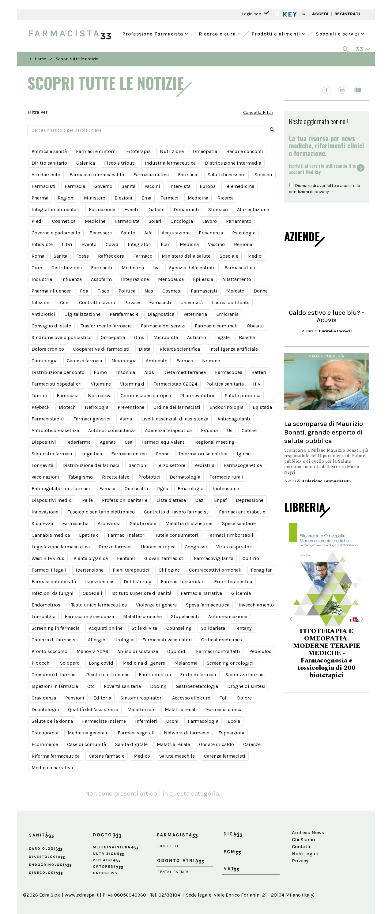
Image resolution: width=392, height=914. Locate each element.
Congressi (196, 547)
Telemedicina (239, 186)
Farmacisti (43, 186)
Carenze (252, 744)
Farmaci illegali (49, 570)
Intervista (179, 186)
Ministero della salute (186, 256)
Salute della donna (52, 721)
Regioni (66, 198)
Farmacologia (203, 721)
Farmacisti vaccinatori (167, 640)
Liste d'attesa (171, 500)
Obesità (255, 326)
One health (136, 488)
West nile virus (48, 558)
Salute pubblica (242, 395)
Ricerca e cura (218, 33)
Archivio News (308, 832)
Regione (243, 244)
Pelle (87, 500)
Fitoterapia (138, 151)
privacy (321, 191)
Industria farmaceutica (170, 163)
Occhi (172, 721)
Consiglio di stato (51, 326)
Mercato (235, 291)
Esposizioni (231, 733)
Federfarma (78, 442)
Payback (41, 407)
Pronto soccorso (49, 651)
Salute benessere (226, 174)
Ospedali (92, 593)
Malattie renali (181, 709)
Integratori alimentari (56, 209)
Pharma (40, 198)
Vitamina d (132, 384)
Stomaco (218, 209)
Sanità (128, 186)
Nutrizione (172, 151)
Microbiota (165, 337)
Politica (127, 291)
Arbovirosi (109, 523)
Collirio (251, 558)
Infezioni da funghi (53, 593)
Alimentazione (253, 209)
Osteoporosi (45, 733)
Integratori (140, 244)
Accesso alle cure (191, 698)
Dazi (200, 500)
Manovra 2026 (92, 651)
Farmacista (127, 221)
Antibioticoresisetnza (55, 430)
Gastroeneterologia (197, 686)
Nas (149, 291)
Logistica (91, 454)
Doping (158, 686)
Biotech (67, 407)
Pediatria (204, 465)
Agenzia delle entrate (192, 267)
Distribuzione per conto (58, 372)
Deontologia (45, 709)
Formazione (102, 209)
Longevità (42, 465)
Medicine (95, 221)
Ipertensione (90, 570)
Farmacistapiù (48, 419)
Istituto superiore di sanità (141, 593)
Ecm (166, 244)
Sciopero (70, 663)
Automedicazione (227, 616)
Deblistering (138, 581)
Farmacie (188, 174)
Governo (103, 186)
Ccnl (65, 302)
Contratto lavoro (97, 302)
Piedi (37, 221)
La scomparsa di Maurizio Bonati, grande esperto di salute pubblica (323, 432)
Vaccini (152, 186)
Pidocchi (41, 663)
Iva (156, 267)
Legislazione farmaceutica (61, 547)
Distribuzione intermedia (233, 163)
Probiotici (149, 477)
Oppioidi (177, 651)
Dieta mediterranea (184, 372)
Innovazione (45, 512)
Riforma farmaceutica (56, 756)
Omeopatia (205, 151)
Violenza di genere (156, 605)
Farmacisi (68, 395)
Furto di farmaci (198, 674)
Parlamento (238, 221)
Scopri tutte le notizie (77, 59)
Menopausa (171, 279)
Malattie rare (141, 709)
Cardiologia (45, 361)
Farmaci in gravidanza (89, 616)
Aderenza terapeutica (168, 430)
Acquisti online (106, 628)
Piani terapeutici (131, 570)
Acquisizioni (176, 233)
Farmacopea (228, 372)
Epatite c (89, 535)
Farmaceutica (239, 267)
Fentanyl (243, 628)
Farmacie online (129, 454)
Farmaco (143, 256)
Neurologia (124, 361)
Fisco (103, 291)
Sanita (60, 256)
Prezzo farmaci (115, 547)
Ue (229, 430)
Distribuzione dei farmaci (90, 465)
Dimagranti (186, 209)
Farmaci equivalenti (163, 442)
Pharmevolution (198, 395)
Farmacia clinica (224, 709)
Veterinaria (195, 314)
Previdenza (211, 233)
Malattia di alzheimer (189, 523)
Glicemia (241, 593)
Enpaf (220, 500)
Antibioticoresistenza (112, 430)
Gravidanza (44, 698)
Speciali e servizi (338, 33)
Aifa (148, 233)
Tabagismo (80, 477)
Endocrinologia (226, 407)
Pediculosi (261, 651)
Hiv (256, 384)
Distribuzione (66, 267)
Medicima (133, 267)
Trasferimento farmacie (106, 326)
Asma (126, 419)
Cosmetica (64, 221)
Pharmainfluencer (51, 291)
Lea (128, 442)
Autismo (196, 337)
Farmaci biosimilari (183, 581)
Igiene (244, 454)
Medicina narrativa (52, 767)
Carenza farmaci (84, 361)
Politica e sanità (49, 151)
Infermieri (146, 721)
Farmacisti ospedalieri (57, 384)
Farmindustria (155, 674)
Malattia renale (173, 744)
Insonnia (125, 372)
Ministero (94, 198)
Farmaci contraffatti (218, 651)
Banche (247, 337)
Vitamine (101, 384)
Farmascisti (204, 291)
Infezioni (41, 302)
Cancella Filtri (258, 112)
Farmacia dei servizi (163, 326)
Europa (208, 186)
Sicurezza (42, 523)
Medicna (189, 244)
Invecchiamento (256, 605)
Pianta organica (91, 558)
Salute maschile (177, 756)
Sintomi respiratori (141, 698)
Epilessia (203, 279)
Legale (222, 337)
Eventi (131, 209)
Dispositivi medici (52, 500)
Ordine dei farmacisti (176, 407)
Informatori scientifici (203, 454)
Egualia (209, 430)
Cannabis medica (51, 535)
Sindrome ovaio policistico (62, 337)
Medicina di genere (144, 663)
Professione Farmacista (153, 33)
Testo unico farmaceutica (99, 605)
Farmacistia (75, 523)
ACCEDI (320, 14)
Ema (146, 198)
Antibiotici (43, 314)
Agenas (108, 442)
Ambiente (156, 361)
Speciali (263, 174)
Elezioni (123, 198)
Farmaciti (101, 267)
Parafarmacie (124, 314)
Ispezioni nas (100, 581)
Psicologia (243, 233)
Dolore (244, 698)
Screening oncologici (230, 663)
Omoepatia (113, 337)
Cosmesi (172, 291)
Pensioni (74, 698)
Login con (252, 14)
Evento (88, 244)
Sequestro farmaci (52, 454)
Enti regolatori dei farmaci (61, 488)
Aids (149, 372)
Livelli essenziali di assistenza (174, 419)
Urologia (123, 640)
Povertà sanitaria (122, 686)
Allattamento (236, 279)
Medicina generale (88, 733)
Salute (128, 233)
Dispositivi (44, 442)
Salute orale (143, 523)
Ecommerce (45, 744)
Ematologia (190, 488)
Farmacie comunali (216, 326)
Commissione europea (146, 395)
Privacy (132, 302)
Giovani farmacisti (164, 558)
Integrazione (135, 279)
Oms (139, 337)
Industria (42, 279)
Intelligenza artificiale (233, 349)
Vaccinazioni (45, 477)
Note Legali (305, 853)
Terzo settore (171, 465)
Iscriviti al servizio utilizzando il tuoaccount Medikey (324, 169)
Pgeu (162, 488)
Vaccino (216, 244)
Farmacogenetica (243, 465)
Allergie (96, 640)
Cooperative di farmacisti (101, 349)
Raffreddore (111, 256)
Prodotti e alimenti (276, 33)
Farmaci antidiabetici (243, 512)
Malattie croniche (142, 616)
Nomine (211, 361)
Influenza (71, 279)
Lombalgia (43, 616)
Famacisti (160, 302)
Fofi (223, 698)
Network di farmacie (186, 733)
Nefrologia (96, 407)
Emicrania (227, 314)
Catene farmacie (106, 756)
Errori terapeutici (233, 581)
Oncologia (182, 221)
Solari (155, 221)
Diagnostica (161, 314)
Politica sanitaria (225, 384)
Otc (91, 686)
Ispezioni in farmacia (55, 686)
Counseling (179, 628)
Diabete (155, 209)
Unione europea (158, 547)
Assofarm (101, 279)
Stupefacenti (185, 616)
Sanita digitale (131, 744)
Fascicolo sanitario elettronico (101, 512)
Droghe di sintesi (246, 686)
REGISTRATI (347, 14)
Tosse (83, 256)
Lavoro (209, 221)
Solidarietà (213, 628)
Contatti (301, 846)
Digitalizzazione (82, 314)
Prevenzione (131, 407)
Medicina (198, 198)
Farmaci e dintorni (96, 151)
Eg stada (262, 407)
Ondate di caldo (216, 744)
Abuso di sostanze (137, 651)
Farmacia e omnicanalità (97, 174)
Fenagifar (261, 570)
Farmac (184, 361)
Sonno (163, 454)
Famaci (107, 488)
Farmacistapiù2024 (175, 384)
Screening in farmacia (56, 628)
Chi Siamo (303, 839)
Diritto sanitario (49, 163)
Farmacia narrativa (201, 593)
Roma (38, 256)
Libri (67, 244)
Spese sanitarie (239, 523)
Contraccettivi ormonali (215, 570)
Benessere (100, 233)
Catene (249, 430)
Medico (142, 756)
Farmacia (75, 186)
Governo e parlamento (56, 233)
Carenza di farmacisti (55, 640)
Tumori (39, 395)
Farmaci (169, 198)
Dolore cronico (48, 349)
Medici (255, 256)
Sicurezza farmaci (245, 674)
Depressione (249, 500)
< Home (38, 59)
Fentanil (126, 558)
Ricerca (225, 198)
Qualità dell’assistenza (93, 709)
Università (191, 302)
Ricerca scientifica (180, 349)
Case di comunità (86, 744)
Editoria (102, 698)
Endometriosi (47, 605)
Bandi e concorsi (244, 151)
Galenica (85, 163)
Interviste (42, 244)
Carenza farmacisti (224, 756)
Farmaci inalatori (127, 535)
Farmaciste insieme (104, 721)
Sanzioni (138, 465)
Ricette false (115, 477)
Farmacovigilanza (213, 558)
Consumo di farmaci (54, 674)
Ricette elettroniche (108, 674)
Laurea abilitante (230, 302)
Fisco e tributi (120, 163)
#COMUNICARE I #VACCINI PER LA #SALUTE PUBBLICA (350, 650)
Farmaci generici (92, 419)
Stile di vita (144, 628)
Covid (112, 244)
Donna (261, 291)
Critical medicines (221, 640)
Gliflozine (169, 570)
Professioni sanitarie (124, 500)
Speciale (229, 256)
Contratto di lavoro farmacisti (177, 512)
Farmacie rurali (226, 477)
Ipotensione (226, 488)
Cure (37, 267)
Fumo (100, 372)
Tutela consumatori (176, 535)
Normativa (99, 395)
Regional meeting (215, 442)
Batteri (258, 372)
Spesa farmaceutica (207, 605)
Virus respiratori (234, 547)
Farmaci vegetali (136, 733)
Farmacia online (151, 174)
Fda (84, 291)
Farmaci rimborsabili (231, 535)
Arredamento (46, 174)
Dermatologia (185, 477)
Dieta (144, 349)
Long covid (101, 663)
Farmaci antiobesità (54, 581)
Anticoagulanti (233, 419)
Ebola (234, 721)
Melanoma (186, 663)
